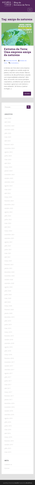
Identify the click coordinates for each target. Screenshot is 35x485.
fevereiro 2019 (9, 336)
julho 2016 (7, 422)
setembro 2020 (9, 283)
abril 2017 (7, 388)
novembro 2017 (9, 362)
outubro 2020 (8, 279)
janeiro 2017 (8, 399)
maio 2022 (7, 223)
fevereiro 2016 (9, 441)
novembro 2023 (9, 174)
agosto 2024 (8, 152)
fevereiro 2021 (9, 264)
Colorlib (16, 483)
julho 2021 (7, 246)
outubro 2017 (8, 366)
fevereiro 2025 (9, 144)
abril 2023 (7, 193)
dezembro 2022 (9, 204)
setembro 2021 (9, 238)
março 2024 (8, 167)
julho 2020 (7, 291)
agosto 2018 (8, 347)
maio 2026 (7, 118)
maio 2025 (7, 137)
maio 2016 (7, 429)
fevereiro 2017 (9, 396)
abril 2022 (7, 227)
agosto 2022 (8, 212)
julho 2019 (7, 321)
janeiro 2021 (8, 268)
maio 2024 (7, 159)
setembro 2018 (9, 343)
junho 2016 (8, 426)
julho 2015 (7, 448)
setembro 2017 (9, 369)
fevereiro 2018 (9, 358)
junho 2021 (8, 249)
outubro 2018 (8, 339)
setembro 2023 (9, 182)
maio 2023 (7, 189)
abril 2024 (7, 163)
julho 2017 (7, 377)
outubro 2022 (8, 208)
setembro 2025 (9, 129)
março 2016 (8, 437)
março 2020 (8, 306)
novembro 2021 (9, 234)
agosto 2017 (8, 373)
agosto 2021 (8, 242)
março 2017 (8, 392)
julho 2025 (7, 133)
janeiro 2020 (8, 313)
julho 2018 (7, 351)
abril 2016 (7, 433)
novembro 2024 (9, 148)
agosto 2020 (8, 287)
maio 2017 (7, 384)
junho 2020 (8, 294)
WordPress (29, 483)
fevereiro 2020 (9, 309)
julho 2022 (7, 216)
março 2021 (8, 261)
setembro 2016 (9, 414)
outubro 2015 (8, 444)
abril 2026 (7, 122)
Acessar (6, 468)
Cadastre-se (8, 464)
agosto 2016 (8, 418)
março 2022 (8, 231)
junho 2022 (8, 219)
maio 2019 (7, 328)
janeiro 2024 (8, 171)
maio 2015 (7, 452)
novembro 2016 (9, 407)
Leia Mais (27, 93)
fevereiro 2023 (9, 201)
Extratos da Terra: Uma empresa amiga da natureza (17, 52)
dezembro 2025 (9, 126)
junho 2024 (8, 156)
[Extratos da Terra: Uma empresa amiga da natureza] (17, 34)
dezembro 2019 (9, 317)
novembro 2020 (9, 276)
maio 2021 (7, 253)
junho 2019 (8, 324)
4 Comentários (14, 63)
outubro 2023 (8, 178)
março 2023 (8, 197)
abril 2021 (7, 257)
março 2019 (8, 332)
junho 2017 (8, 381)
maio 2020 (7, 298)
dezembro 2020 (9, 272)
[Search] (29, 107)
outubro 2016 (8, 411)
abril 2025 (7, 141)
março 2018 (8, 354)
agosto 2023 (8, 186)
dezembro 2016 (9, 403)
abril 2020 (7, 302)
